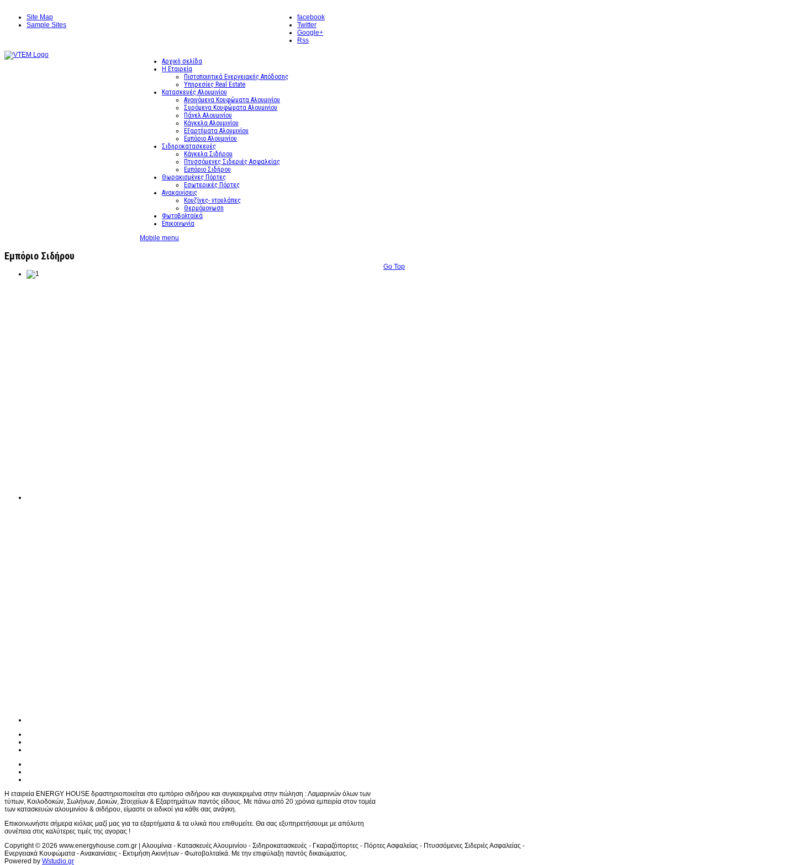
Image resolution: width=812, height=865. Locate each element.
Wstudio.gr (58, 861)
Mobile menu (159, 238)
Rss (303, 40)
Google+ (310, 32)
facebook (311, 17)
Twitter (307, 25)
